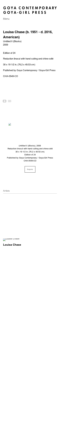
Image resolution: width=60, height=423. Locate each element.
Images (4, 101)
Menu (6, 18)
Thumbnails (9, 101)
